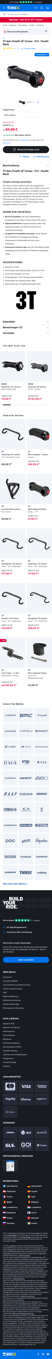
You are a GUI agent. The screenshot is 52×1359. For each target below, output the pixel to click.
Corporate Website (10, 981)
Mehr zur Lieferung (28, 1296)
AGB (4, 992)
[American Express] (41, 1086)
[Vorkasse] (10, 1112)
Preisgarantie (8, 1058)
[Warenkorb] (47, 7)
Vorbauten (40, 25)
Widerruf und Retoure (11, 1027)
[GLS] (10, 1145)
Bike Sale (13, 19)
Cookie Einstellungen (11, 1004)
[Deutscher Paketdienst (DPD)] (26, 1132)
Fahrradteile (23, 25)
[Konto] (41, 7)
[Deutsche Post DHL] (10, 1132)
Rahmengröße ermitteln (12, 1047)
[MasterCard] (10, 1086)
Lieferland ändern (24, 1255)
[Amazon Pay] (41, 1099)
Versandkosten (9, 1035)
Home (5, 25)
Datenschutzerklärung (11, 1000)
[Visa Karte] (26, 1086)
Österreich (6, 143)
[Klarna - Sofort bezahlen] (26, 1099)
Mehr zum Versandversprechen (23, 1313)
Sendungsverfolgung (11, 1043)
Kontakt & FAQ (8, 1024)
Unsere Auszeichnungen (12, 989)
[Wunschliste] (35, 7)
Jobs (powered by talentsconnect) (16, 985)
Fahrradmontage (9, 1062)
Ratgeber (6, 1066)
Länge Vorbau (8, 110)
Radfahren (12, 25)
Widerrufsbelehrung (11, 996)
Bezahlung (7, 1039)
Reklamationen (9, 1031)
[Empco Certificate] (10, 1166)
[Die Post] (41, 1132)
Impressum (7, 977)
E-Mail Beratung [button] (42, 156)
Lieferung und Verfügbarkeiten (15, 1054)
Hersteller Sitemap (10, 1051)
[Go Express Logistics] (26, 1145)
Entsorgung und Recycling (13, 1008)
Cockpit (31, 25)
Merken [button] (26, 157)
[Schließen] (46, 31)
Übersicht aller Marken (14, 883)
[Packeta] (41, 1145)
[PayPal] (10, 1099)
